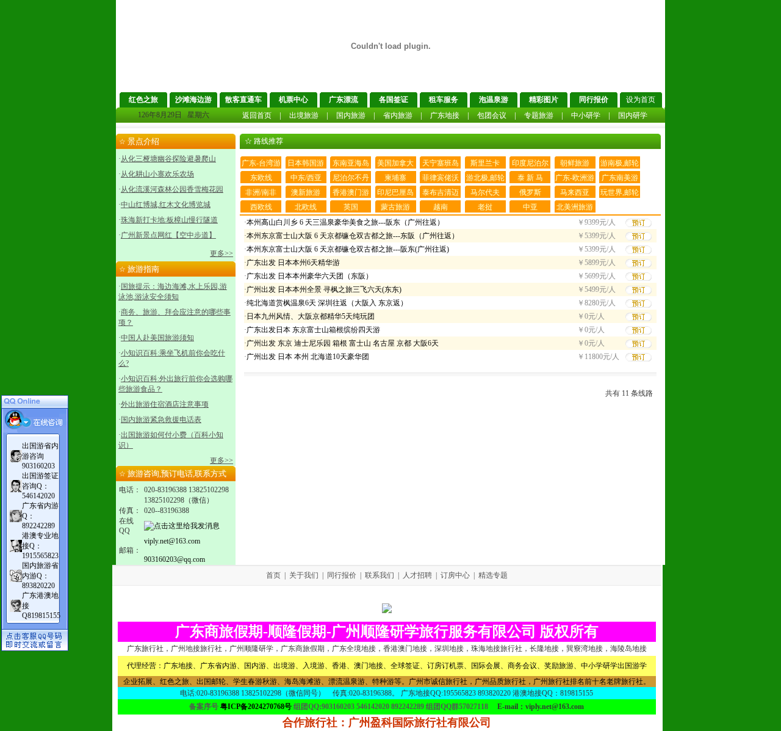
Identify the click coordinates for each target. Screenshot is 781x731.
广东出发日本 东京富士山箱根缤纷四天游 (313, 329)
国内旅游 (350, 115)
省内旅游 (397, 115)
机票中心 (293, 99)
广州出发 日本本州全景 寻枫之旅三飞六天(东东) (324, 289)
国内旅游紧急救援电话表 (161, 419)
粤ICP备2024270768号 (256, 706)
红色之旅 (143, 99)
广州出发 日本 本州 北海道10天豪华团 (308, 356)
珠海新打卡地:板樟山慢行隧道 (169, 220)
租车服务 (443, 99)
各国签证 (393, 99)
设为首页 (640, 99)
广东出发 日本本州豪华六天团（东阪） (310, 276)
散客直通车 (243, 99)
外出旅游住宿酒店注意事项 (165, 404)
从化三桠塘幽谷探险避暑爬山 (168, 159)
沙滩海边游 (193, 99)
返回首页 (257, 115)
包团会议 (491, 115)
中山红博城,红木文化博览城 (166, 204)
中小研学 (585, 115)
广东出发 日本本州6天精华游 (293, 262)
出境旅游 (304, 115)
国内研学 (632, 115)
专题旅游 (538, 115)
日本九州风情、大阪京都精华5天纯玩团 (311, 316)
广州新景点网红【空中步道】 (168, 235)
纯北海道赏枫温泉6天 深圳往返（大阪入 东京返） (327, 303)
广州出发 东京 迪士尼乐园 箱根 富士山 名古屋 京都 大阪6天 (343, 343)
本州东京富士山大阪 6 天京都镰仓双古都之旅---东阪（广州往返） (353, 235)
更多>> (221, 253)
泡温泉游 (493, 99)
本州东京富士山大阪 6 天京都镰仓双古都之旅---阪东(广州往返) (348, 249)
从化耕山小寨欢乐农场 (157, 174)
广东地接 (444, 115)
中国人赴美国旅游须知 (157, 337)
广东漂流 (343, 99)
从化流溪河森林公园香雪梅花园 (172, 189)
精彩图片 (543, 99)
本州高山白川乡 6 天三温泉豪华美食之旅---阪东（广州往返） (345, 222)
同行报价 (593, 99)
